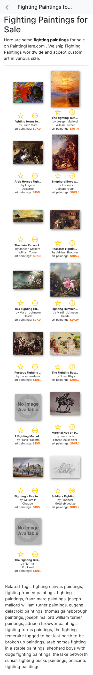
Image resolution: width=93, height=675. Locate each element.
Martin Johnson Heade (30, 314)
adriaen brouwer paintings (50, 623)
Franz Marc (30, 125)
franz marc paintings (45, 598)
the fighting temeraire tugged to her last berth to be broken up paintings (44, 635)
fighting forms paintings (28, 629)
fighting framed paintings (30, 592)
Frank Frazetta (30, 440)
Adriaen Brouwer (67, 252)
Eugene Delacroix (28, 187)
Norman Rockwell (28, 565)
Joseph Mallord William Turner (67, 123)
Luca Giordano (30, 376)
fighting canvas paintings (57, 586)
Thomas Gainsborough (65, 187)
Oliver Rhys (67, 376)
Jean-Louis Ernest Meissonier (65, 438)
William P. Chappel (29, 501)
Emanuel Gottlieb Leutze (65, 501)
